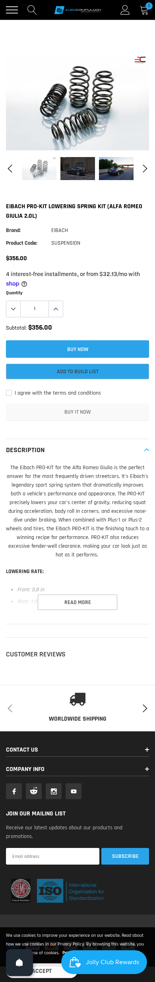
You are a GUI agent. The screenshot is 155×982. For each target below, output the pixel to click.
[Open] (19, 962)
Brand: (13, 230)
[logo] (77, 10)
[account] (125, 9)
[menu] (12, 10)
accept (42, 971)
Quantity (14, 293)
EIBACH (59, 230)
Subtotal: (16, 328)
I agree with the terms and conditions (57, 393)
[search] (32, 10)
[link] (39, 168)
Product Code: (21, 243)
